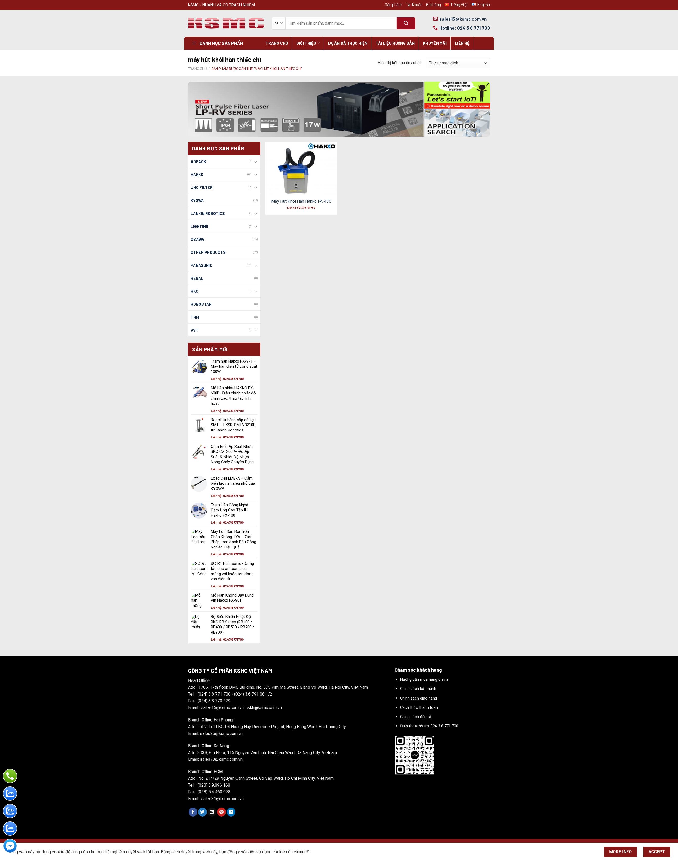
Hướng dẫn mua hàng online (424, 679)
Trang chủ (277, 43)
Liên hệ (462, 43)
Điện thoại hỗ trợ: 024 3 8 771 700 (429, 726)
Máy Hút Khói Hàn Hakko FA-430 (301, 201)
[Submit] (406, 23)
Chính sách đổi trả (415, 717)
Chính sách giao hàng (418, 698)
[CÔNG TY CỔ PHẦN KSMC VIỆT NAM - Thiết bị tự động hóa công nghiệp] (226, 23)
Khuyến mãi (435, 43)
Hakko (197, 174)
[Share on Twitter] (202, 812)
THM (195, 317)
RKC (194, 291)
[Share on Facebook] (193, 812)
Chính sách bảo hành (418, 689)
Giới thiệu (306, 43)
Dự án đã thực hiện (347, 43)
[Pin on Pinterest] (221, 812)
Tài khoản (414, 4)
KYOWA (197, 200)
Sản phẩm (393, 4)
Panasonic (201, 265)
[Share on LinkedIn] (231, 812)
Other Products (208, 252)
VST (194, 330)
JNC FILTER (202, 187)
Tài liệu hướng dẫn (395, 43)
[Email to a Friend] (212, 812)
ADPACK (198, 161)
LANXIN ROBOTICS (208, 213)
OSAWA (197, 239)
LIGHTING (199, 226)
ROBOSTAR (201, 304)
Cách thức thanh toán (419, 707)
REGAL (197, 278)
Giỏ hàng (433, 4)
